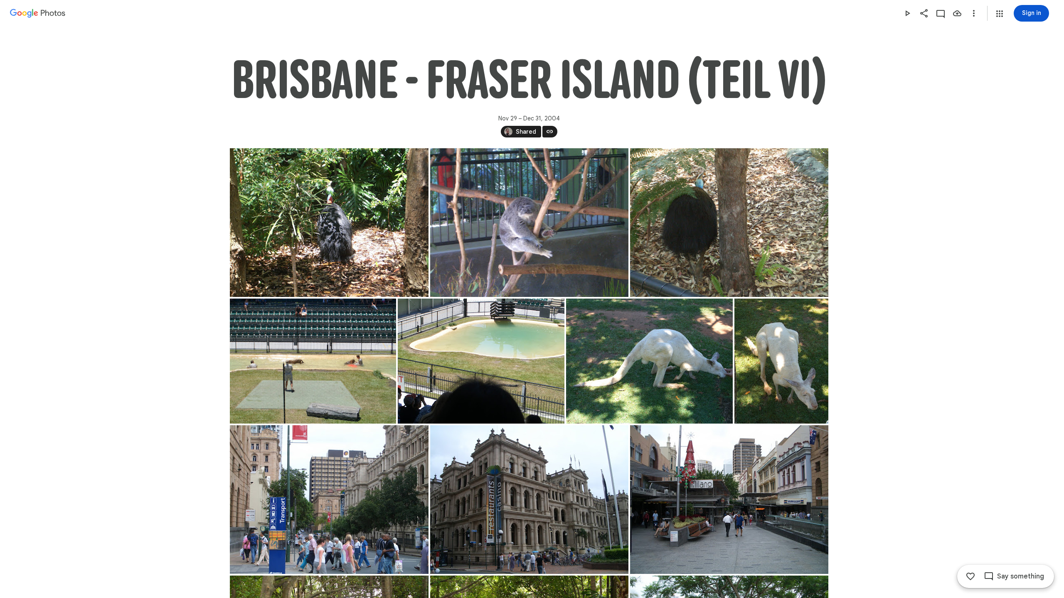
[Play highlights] (907, 13)
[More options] (973, 13)
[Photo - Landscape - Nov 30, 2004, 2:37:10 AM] (313, 361)
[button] (999, 13)
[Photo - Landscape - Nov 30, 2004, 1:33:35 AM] (329, 222)
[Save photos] (957, 13)
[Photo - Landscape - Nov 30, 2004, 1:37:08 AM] (729, 222)
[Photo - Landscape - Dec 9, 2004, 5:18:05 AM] (529, 499)
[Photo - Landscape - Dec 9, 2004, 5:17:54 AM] (329, 499)
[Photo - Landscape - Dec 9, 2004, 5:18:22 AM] (729, 499)
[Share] (924, 13)
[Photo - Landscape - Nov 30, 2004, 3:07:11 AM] (481, 361)
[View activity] (940, 13)
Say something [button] (1020, 576)
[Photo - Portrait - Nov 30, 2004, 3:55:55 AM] (781, 361)
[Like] (970, 576)
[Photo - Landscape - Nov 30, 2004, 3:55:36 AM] (649, 361)
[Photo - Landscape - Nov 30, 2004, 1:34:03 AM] (529, 222)
